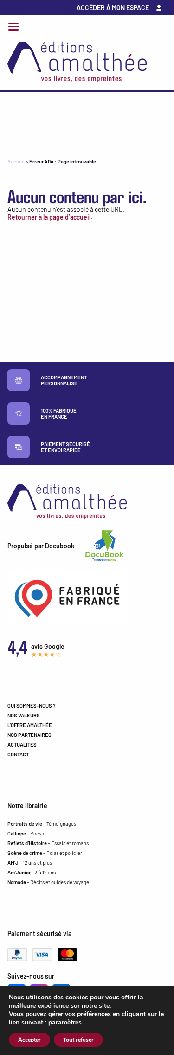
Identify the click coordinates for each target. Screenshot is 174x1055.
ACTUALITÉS (22, 744)
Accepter (29, 1039)
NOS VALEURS (23, 715)
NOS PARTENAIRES (29, 735)
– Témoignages (41, 824)
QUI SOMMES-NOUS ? (31, 706)
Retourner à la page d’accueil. (49, 217)
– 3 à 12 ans (31, 872)
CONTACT (18, 754)
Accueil (16, 161)
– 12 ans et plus (29, 863)
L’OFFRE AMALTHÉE (29, 725)
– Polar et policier (44, 853)
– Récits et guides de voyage (48, 882)
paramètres (65, 1022)
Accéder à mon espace (113, 8)
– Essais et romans (48, 843)
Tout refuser (78, 1039)
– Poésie (26, 833)
